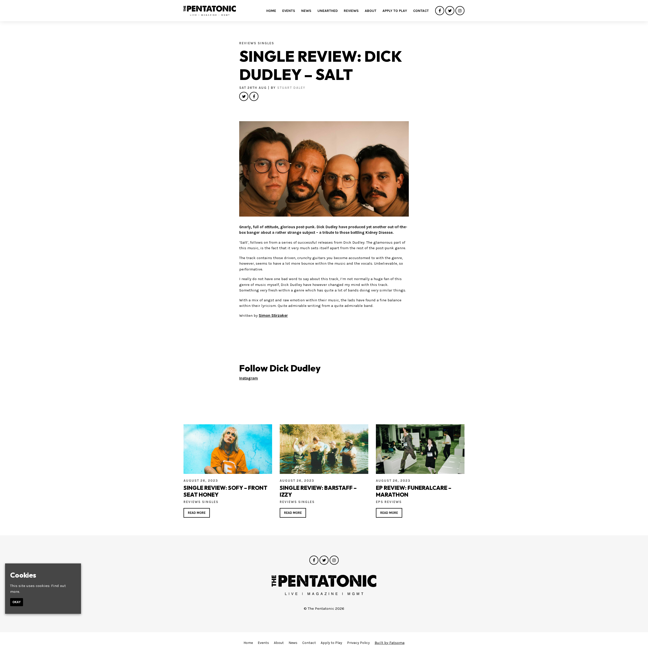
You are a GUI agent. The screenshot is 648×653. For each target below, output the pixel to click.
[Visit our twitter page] (449, 11)
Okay (16, 602)
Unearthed (327, 11)
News (306, 11)
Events (288, 11)
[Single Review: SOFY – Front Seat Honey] (228, 449)
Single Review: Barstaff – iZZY (318, 491)
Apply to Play (394, 11)
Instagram (248, 378)
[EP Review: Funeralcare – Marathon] (420, 449)
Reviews (351, 11)
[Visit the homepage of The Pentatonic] (210, 10)
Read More (197, 513)
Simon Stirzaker (273, 315)
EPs (380, 502)
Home (271, 11)
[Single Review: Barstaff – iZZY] (324, 449)
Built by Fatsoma (389, 642)
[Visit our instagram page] (459, 11)
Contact (421, 11)
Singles (266, 43)
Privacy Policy (358, 643)
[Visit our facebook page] (439, 11)
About (370, 11)
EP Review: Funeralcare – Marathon (413, 491)
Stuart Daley (291, 88)
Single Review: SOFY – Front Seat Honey (225, 491)
